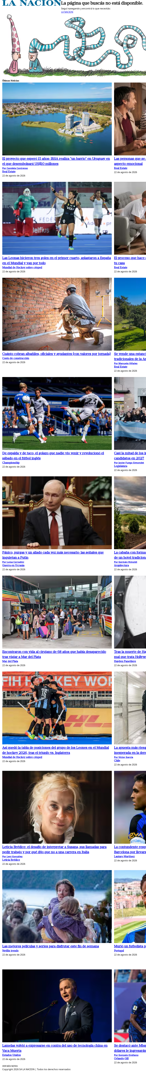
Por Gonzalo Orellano (126, 1055)
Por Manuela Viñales (125, 363)
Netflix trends (10, 951)
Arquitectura (121, 565)
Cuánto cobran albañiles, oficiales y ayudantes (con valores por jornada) (56, 354)
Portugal (119, 951)
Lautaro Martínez (124, 856)
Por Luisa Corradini (13, 562)
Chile (117, 760)
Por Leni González (12, 856)
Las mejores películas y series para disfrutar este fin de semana (50, 946)
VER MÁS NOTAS (10, 1066)
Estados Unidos (11, 1055)
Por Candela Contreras (15, 168)
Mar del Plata (10, 661)
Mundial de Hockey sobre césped (22, 267)
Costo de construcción (15, 358)
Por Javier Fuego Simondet (129, 462)
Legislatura (120, 466)
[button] (57, 119)
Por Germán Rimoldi (125, 562)
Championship (11, 463)
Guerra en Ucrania (13, 565)
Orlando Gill (121, 1058)
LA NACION (67, 11)
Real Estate (9, 171)
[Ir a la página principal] (31, 5)
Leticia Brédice (11, 860)
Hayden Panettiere (125, 661)
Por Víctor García (123, 757)
